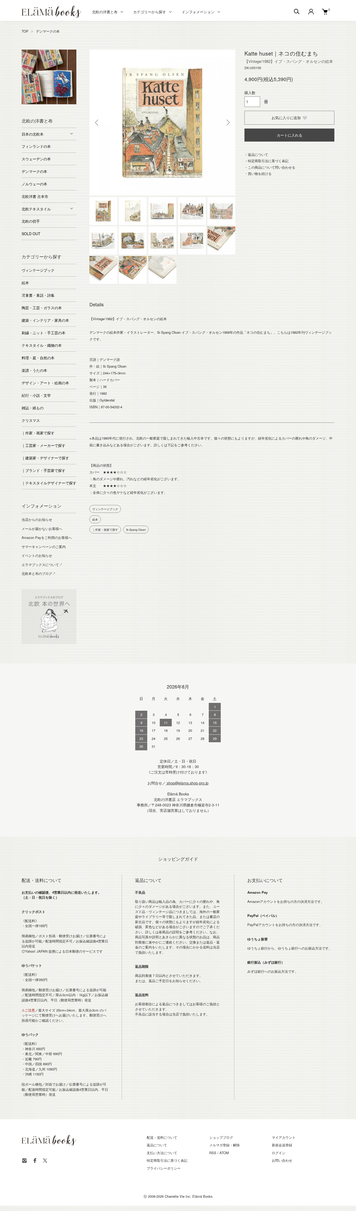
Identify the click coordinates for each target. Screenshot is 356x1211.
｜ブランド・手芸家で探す (43, 470)
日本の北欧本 (33, 134)
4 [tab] (49, 103)
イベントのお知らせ (37, 555)
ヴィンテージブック (105, 509)
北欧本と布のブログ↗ (39, 573)
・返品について (256, 154)
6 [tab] (64, 103)
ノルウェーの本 (34, 183)
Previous (97, 122)
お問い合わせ (282, 1160)
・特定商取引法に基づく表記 (266, 160)
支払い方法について (162, 1152)
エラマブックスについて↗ (42, 564)
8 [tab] (45, 108)
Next (227, 122)
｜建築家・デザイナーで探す (45, 457)
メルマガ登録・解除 (224, 1144)
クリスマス (31, 420)
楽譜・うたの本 (34, 370)
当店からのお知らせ (37, 519)
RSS (212, 1152)
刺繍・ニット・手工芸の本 (43, 332)
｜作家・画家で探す (105, 529)
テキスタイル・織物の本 (42, 345)
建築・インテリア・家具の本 (45, 320)
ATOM (224, 1152)
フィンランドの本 (36, 146)
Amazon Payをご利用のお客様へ (47, 537)
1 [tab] (25, 103)
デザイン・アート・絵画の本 (45, 382)
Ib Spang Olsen (136, 529)
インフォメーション (198, 11)
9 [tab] (53, 108)
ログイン (278, 1152)
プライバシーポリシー (164, 1168)
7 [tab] (72, 103)
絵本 (95, 519)
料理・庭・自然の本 (38, 357)
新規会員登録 (282, 1144)
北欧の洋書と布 (105, 11)
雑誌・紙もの (33, 407)
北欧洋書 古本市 (35, 196)
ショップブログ (221, 1137)
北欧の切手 (31, 221)
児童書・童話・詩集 (38, 295)
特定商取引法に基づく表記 (167, 1160)
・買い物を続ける (258, 173)
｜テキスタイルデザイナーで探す (49, 482)
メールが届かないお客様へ (42, 528)
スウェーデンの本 (36, 158)
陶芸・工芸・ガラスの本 (42, 307)
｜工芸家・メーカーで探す (43, 445)
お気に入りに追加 (286, 117)
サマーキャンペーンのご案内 (44, 546)
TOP (25, 31)
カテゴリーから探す (149, 11)
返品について (157, 1144)
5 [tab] (56, 103)
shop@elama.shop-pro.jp (187, 783)
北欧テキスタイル (36, 208)
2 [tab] (33, 103)
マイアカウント (284, 1137)
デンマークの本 (48, 31)
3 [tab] (41, 103)
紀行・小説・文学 (36, 395)
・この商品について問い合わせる (269, 167)
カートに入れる (289, 135)
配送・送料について (162, 1137)
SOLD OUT (31, 233)
